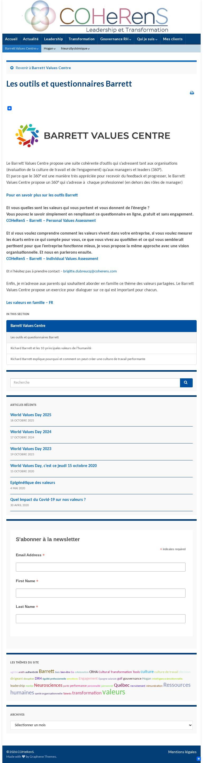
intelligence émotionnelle (167, 678)
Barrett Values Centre (20, 48)
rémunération (154, 686)
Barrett (46, 671)
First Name (27, 581)
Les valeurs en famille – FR (29, 303)
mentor (29, 686)
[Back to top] (191, 751)
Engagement (88, 679)
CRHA (93, 672)
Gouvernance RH (114, 39)
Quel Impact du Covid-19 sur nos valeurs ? (48, 500)
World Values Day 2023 (30, 449)
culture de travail (166, 672)
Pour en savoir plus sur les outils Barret (42, 195)
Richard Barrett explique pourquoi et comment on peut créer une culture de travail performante (78, 359)
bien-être (65, 672)
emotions (72, 678)
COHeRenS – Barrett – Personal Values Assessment (51, 221)
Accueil (11, 39)
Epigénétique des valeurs (32, 483)
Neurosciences (48, 685)
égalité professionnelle (54, 678)
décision (185, 672)
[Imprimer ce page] (192, 92)
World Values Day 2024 (30, 432)
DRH (38, 679)
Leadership (53, 39)
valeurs (113, 692)
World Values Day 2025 (30, 415)
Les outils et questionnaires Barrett (35, 337)
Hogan (49, 48)
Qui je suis (146, 39)
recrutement (137, 686)
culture (147, 672)
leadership (17, 686)
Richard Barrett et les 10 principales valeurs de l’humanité (51, 348)
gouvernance (132, 678)
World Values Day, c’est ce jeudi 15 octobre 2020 (53, 466)
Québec (122, 685)
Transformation (81, 39)
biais (57, 672)
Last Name (27, 606)
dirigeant (16, 678)
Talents (67, 693)
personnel (107, 686)
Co (72, 672)
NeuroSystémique (74, 48)
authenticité (31, 672)
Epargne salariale (108, 678)
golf (119, 678)
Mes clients (173, 39)
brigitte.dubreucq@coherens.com (90, 271)
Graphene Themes (43, 756)
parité (66, 686)
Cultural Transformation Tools (119, 672)
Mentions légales (182, 751)
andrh (22, 672)
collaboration (82, 672)
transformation (87, 693)
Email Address (30, 555)
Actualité (31, 39)
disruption (29, 678)
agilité (14, 672)
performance (78, 686)
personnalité (93, 686)
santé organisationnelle (48, 693)
